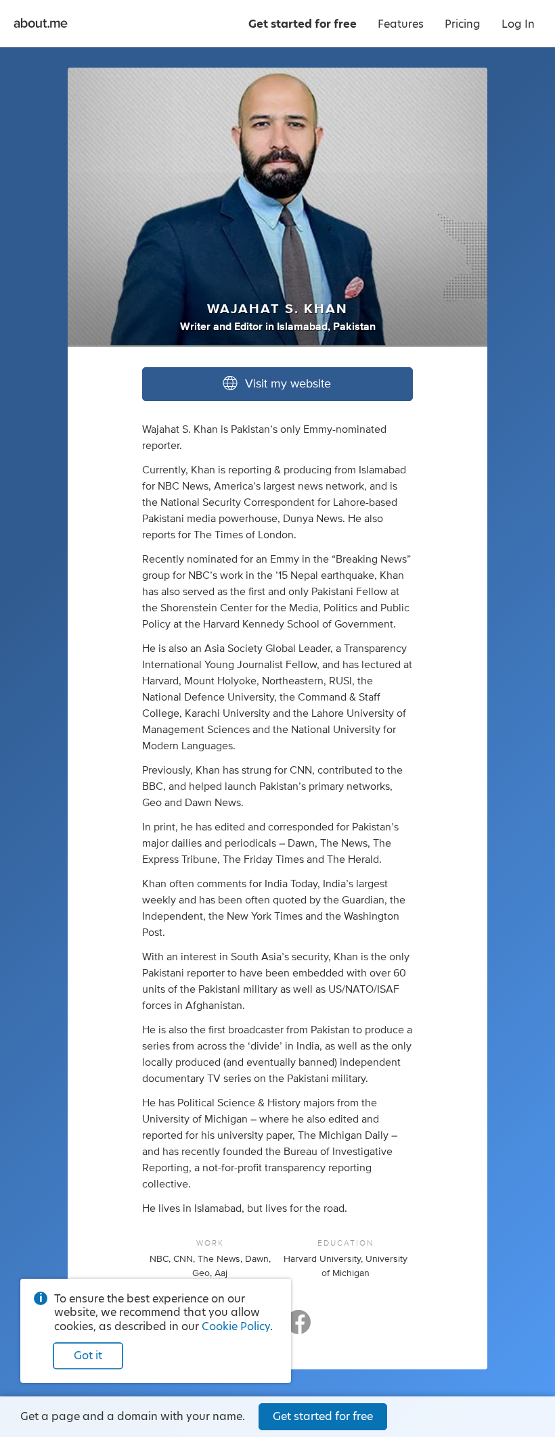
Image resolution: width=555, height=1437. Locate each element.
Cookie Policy (236, 1326)
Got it (88, 1355)
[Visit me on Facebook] (298, 1328)
